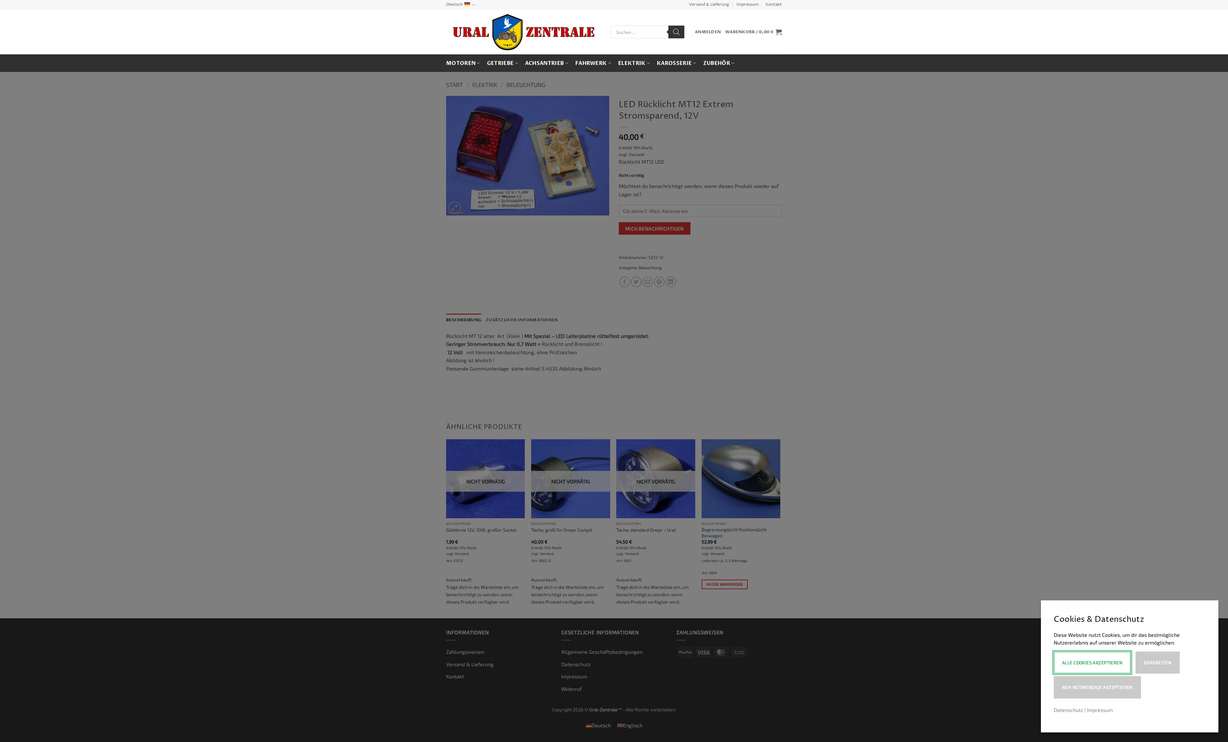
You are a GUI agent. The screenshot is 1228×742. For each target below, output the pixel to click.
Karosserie (674, 63)
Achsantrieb (544, 63)
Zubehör (716, 63)
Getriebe (500, 63)
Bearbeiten (1157, 662)
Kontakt (774, 4)
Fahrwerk (591, 63)
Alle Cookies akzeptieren (1092, 662)
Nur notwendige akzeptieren (1097, 687)
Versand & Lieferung (709, 4)
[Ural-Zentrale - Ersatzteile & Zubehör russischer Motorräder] (523, 32)
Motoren (461, 63)
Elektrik (632, 63)
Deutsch (454, 4)
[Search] (676, 32)
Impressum (747, 4)
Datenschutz (1068, 710)
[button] (708, 32)
